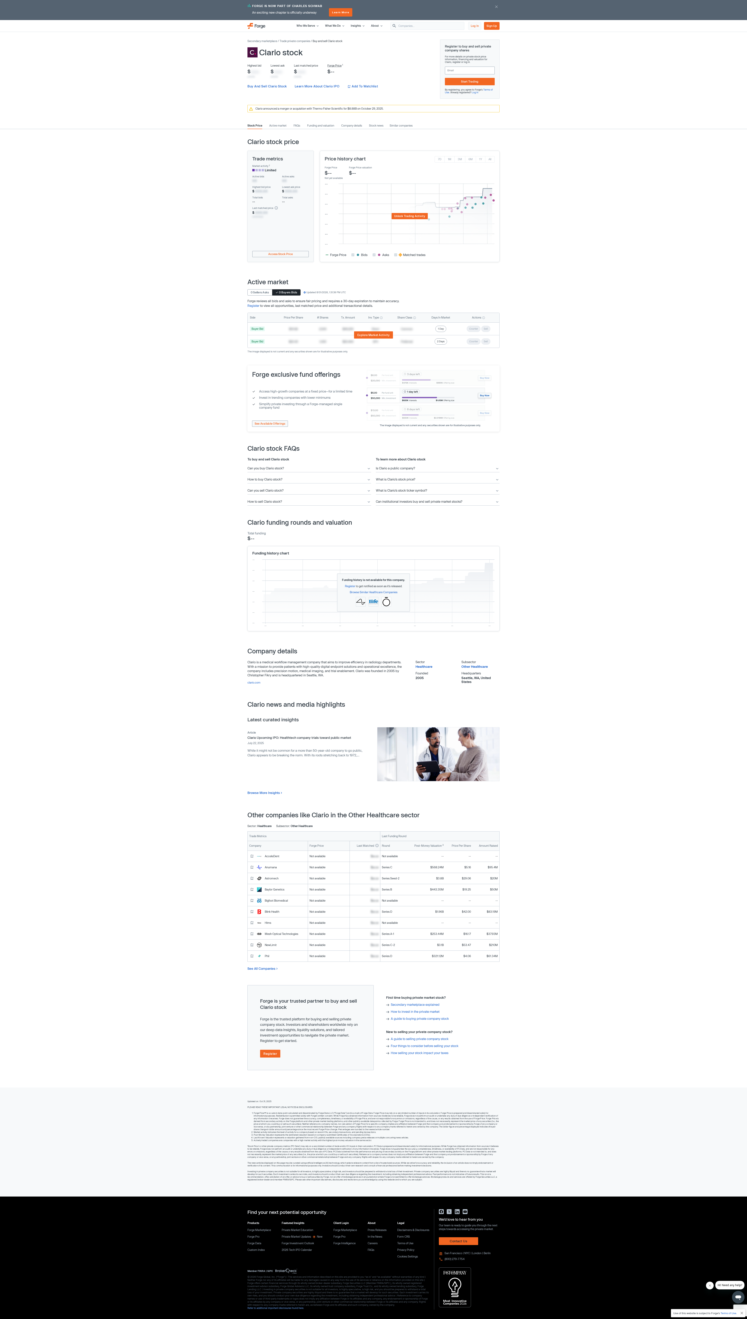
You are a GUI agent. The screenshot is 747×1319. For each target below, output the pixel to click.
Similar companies (401, 125)
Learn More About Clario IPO (317, 86)
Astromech (272, 878)
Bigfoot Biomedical (276, 900)
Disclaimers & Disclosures (413, 1230)
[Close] (742, 1313)
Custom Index (256, 1249)
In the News (375, 1236)
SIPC (270, 1271)
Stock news (376, 125)
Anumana (271, 867)
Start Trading (469, 81)
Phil (267, 956)
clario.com (253, 682)
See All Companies (261, 968)
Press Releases (377, 1230)
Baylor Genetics (274, 889)
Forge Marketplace (259, 1230)
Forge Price (334, 65)
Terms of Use (405, 1243)
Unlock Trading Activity (409, 216)
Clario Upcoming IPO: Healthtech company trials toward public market (299, 737)
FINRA (261, 1271)
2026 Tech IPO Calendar (297, 1249)
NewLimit (271, 945)
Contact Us (458, 1241)
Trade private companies (295, 41)
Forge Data (254, 1243)
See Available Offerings (270, 423)
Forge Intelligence (344, 1243)
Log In (475, 25)
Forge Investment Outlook (298, 1243)
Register (253, 305)
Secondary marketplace (262, 41)
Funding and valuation (320, 125)
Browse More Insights (263, 793)
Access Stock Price (280, 254)
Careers (373, 1243)
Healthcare (424, 666)
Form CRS (403, 1236)
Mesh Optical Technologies (281, 933)
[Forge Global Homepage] (256, 25)
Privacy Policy (405, 1249)
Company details (351, 125)
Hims (268, 922)
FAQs (297, 125)
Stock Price (254, 125)
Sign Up (492, 25)
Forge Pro (253, 1236)
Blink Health (272, 911)
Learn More (340, 12)
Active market (278, 125)
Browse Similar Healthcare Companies (373, 592)
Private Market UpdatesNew (302, 1236)
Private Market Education (297, 1230)
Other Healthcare (474, 666)
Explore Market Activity (373, 335)
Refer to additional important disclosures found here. (275, 1308)
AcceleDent (272, 856)
